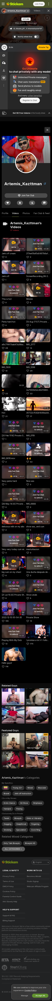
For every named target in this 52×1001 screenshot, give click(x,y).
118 (6, 666)
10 (6, 371)
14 (31, 348)
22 (6, 393)
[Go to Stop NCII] (18, 967)
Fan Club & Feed (42, 213)
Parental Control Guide (12, 897)
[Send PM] (44, 203)
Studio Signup (33, 881)
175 (31, 644)
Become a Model (34, 876)
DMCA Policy (8, 886)
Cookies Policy (9, 892)
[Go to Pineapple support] (5, 967)
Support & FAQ (9, 916)
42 (31, 462)
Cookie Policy (30, 990)
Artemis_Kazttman (13, 777)
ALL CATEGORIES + (13, 849)
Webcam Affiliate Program (38, 886)
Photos (26, 213)
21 (6, 416)
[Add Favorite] (4, 47)
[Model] (47, 130)
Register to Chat (30, 100)
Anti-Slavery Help (10, 902)
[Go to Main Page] (16, 4)
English (39, 862)
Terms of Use (8, 881)
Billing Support (9, 921)
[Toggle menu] (3, 4)
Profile (5, 213)
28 (6, 348)
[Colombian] (6, 788)
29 (31, 371)
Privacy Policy (8, 876)
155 (7, 621)
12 (6, 644)
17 (31, 416)
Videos (39, 10)
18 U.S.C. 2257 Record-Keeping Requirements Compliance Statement (21, 977)
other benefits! (35, 95)
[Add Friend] (32, 203)
